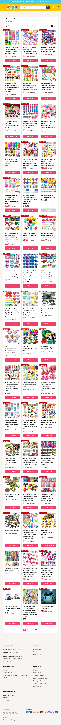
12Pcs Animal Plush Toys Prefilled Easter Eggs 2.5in (11, 161)
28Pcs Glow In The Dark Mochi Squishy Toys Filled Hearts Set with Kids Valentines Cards (12, 313)
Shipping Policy (38, 675)
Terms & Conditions (39, 683)
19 (36, 630)
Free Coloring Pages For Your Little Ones (15, 676)
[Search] (48, 7)
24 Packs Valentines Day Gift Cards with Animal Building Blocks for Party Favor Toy (30, 424)
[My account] (53, 7)
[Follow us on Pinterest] (13, 712)
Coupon (6, 700)
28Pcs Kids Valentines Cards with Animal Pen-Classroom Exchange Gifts (12, 350)
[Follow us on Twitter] (7, 712)
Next (52, 630)
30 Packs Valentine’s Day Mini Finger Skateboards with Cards (48, 461)
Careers (35, 652)
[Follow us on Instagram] (10, 712)
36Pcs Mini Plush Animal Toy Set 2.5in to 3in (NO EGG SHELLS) (48, 422)
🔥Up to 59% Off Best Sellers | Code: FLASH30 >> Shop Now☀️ (30, 1)
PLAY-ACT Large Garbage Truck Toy (47, 348)
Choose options (12, 136)
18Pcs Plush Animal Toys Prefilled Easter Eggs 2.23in (29, 384)
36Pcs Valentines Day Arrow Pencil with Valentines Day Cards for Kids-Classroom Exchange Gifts (30, 572)
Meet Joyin (37, 649)
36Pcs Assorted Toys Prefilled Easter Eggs (48, 196)
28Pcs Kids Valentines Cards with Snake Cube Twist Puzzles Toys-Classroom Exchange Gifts (30, 534)
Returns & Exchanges (40, 678)
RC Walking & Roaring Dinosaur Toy (12, 495)
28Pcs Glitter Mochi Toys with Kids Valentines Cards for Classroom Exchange (30, 50)
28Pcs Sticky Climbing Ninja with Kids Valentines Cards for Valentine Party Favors (30, 162)
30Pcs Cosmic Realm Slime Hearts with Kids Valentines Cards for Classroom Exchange (12, 274)
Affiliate (5, 698)
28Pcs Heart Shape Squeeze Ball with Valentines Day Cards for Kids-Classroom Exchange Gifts (48, 572)
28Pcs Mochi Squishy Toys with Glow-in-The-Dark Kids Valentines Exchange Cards (12, 50)
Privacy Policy (38, 681)
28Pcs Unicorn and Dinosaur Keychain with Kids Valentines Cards (11, 423)
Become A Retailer (9, 695)
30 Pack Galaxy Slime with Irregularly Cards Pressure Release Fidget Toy (30, 124)
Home (5, 14)
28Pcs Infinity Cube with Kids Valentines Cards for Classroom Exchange (30, 312)
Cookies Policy (38, 686)
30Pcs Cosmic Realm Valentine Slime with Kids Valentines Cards (48, 49)
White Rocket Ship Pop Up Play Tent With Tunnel (12, 608)
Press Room (37, 654)
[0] (57, 7)
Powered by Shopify (9, 720)
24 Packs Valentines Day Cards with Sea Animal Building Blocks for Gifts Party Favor (48, 275)
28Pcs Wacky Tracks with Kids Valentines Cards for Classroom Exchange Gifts (48, 86)
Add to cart (12, 60)
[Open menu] (4, 7)
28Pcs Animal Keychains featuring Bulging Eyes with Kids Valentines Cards (30, 86)
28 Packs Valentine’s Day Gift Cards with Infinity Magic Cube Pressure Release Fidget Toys (29, 275)
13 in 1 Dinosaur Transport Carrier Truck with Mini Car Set (11, 461)
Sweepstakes (7, 673)
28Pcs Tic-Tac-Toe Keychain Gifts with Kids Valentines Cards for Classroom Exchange (30, 199)
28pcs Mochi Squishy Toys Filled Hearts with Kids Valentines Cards (48, 235)
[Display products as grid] (52, 26)
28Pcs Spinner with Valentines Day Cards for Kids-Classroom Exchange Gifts (30, 497)
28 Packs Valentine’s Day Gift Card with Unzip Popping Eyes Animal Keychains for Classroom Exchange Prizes (30, 611)
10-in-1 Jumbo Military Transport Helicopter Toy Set (48, 311)
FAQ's (35, 670)
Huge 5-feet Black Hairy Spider (47, 607)
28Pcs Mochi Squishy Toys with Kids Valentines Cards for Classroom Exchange (48, 162)
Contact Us (37, 673)
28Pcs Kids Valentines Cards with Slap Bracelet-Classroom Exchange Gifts (48, 497)
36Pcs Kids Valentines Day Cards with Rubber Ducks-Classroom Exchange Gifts (48, 386)
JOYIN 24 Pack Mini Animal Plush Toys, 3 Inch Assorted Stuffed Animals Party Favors (30, 461)
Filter (9, 26)
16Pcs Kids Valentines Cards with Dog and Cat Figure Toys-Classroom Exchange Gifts (12, 386)
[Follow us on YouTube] (16, 712)
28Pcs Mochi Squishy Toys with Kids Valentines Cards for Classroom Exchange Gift (48, 125)
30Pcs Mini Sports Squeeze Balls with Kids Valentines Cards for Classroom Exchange (12, 87)
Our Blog (6, 670)
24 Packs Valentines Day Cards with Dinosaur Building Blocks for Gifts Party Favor (11, 237)
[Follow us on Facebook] (4, 712)
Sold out (48, 210)
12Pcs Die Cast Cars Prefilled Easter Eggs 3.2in (30, 349)
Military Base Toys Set (12, 530)
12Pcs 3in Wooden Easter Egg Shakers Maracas (29, 235)
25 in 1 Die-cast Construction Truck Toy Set (47, 532)
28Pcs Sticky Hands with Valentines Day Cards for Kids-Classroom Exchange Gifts (12, 199)
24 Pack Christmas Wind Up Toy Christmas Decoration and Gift (12, 124)
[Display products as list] (54, 26)
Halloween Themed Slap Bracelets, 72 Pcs (12, 569)
